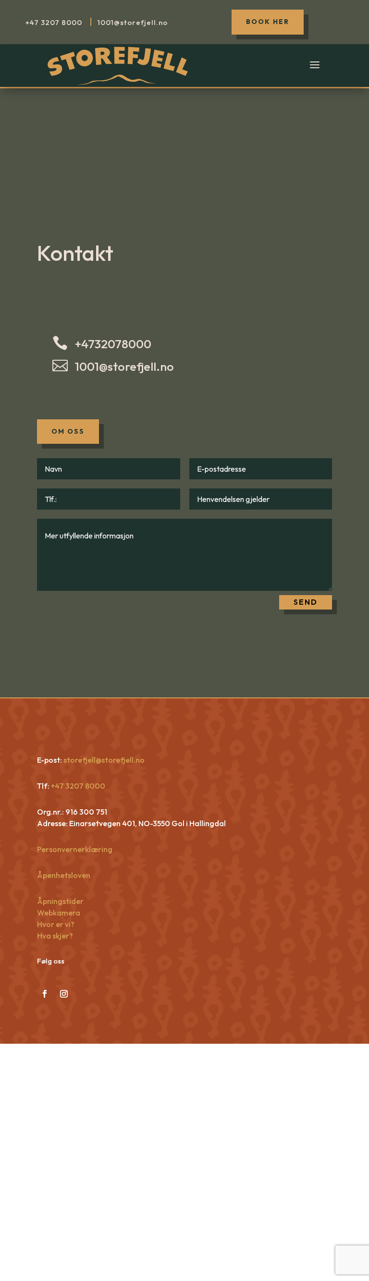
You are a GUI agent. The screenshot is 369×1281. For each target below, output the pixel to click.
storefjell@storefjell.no (104, 760)
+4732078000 (113, 344)
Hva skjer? (55, 935)
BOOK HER (267, 21)
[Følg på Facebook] (44, 993)
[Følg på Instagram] (64, 993)
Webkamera (58, 912)
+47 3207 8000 (77, 786)
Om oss (68, 431)
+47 (53, 22)
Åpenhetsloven (63, 875)
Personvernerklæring (74, 849)
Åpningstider (60, 901)
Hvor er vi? (55, 924)
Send (306, 602)
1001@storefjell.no (124, 366)
